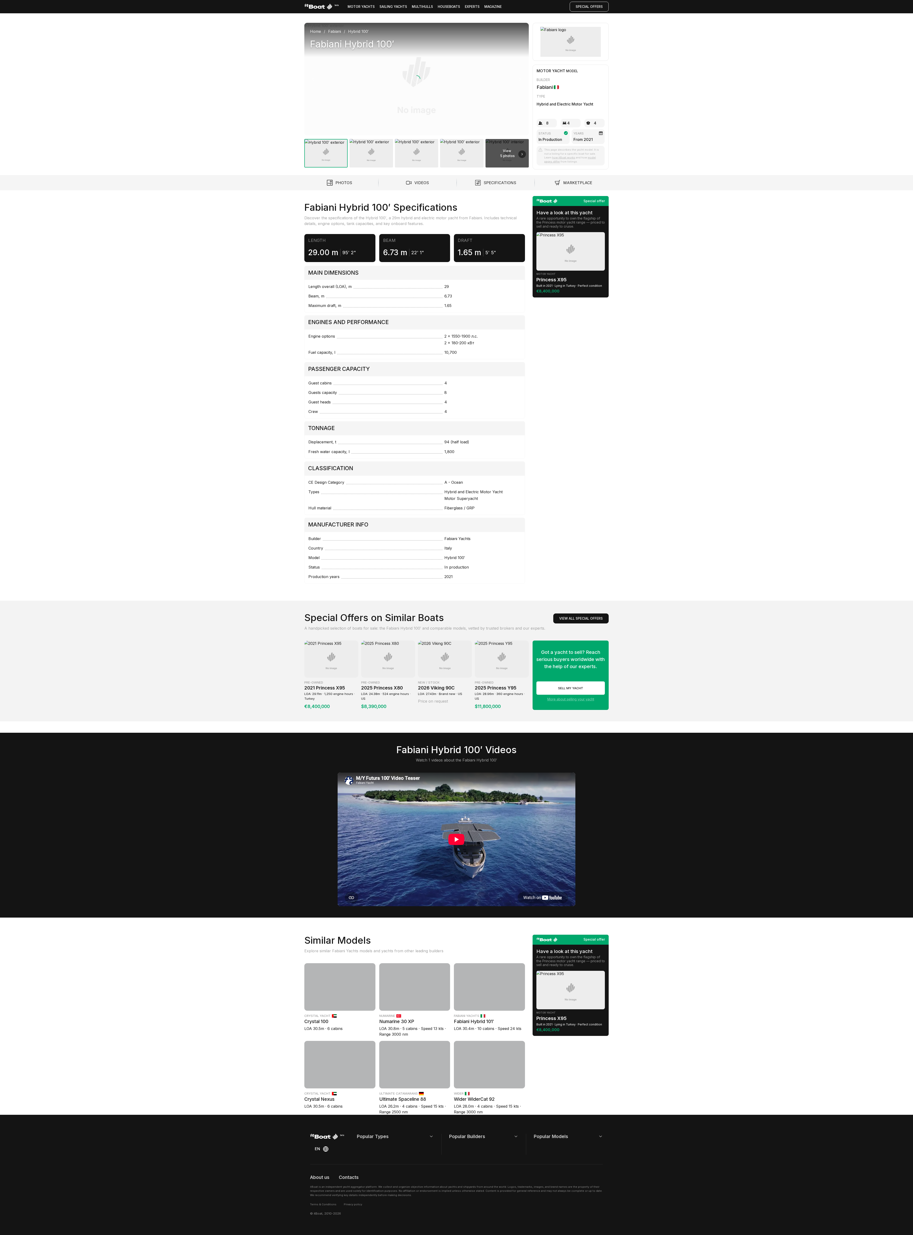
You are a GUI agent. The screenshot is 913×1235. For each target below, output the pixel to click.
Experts (472, 7)
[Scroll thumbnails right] (522, 154)
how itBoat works (563, 157)
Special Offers (589, 7)
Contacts (349, 1177)
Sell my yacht (570, 688)
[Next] (520, 79)
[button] (416, 79)
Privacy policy (353, 1204)
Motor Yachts (361, 7)
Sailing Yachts (393, 7)
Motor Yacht (551, 70)
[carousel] (416, 93)
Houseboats (449, 7)
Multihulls (422, 7)
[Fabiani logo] (570, 42)
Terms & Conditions (323, 1204)
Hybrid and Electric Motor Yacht (565, 104)
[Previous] (313, 79)
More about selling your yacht (570, 699)
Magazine (493, 7)
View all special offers (581, 618)
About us (319, 1177)
